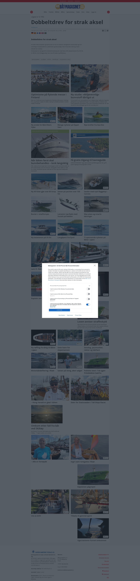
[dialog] (70, 290)
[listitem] (70, 285)
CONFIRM (59, 310)
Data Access (70, 315)
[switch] (88, 289)
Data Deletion (62, 315)
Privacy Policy (78, 315)
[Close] (95, 266)
